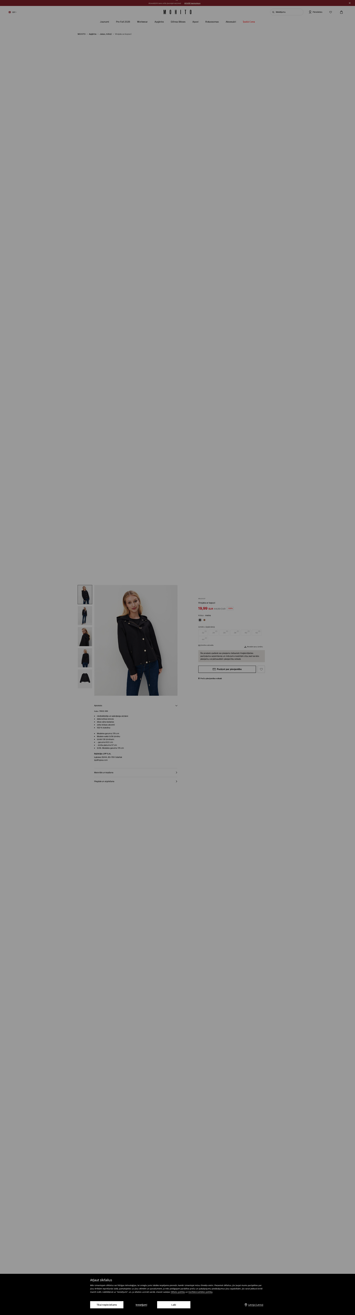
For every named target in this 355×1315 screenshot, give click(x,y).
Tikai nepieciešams (107, 1304)
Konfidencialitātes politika (200, 1292)
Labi (173, 1304)
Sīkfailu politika (178, 1292)
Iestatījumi (141, 1304)
